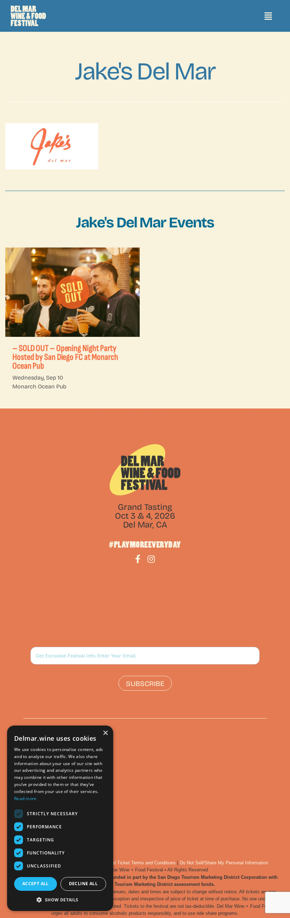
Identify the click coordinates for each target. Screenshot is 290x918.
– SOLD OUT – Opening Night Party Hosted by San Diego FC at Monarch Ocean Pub (65, 357)
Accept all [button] (35, 884)
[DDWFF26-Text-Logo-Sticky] (28, 16)
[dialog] (60, 818)
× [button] (105, 733)
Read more (25, 798)
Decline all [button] (83, 884)
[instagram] (151, 559)
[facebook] (137, 559)
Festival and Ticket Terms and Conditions (133, 862)
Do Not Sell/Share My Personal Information (224, 862)
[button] (60, 899)
